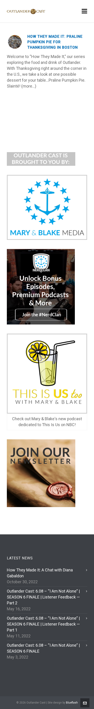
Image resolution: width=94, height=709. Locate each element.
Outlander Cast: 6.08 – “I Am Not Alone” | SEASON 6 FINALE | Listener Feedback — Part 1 (43, 624)
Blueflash (72, 702)
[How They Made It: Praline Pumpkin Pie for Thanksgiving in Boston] (15, 42)
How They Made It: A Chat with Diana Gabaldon (40, 573)
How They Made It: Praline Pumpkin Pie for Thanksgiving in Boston (55, 42)
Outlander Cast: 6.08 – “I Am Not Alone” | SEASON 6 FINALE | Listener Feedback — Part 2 (43, 597)
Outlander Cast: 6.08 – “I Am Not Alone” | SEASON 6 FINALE (43, 648)
